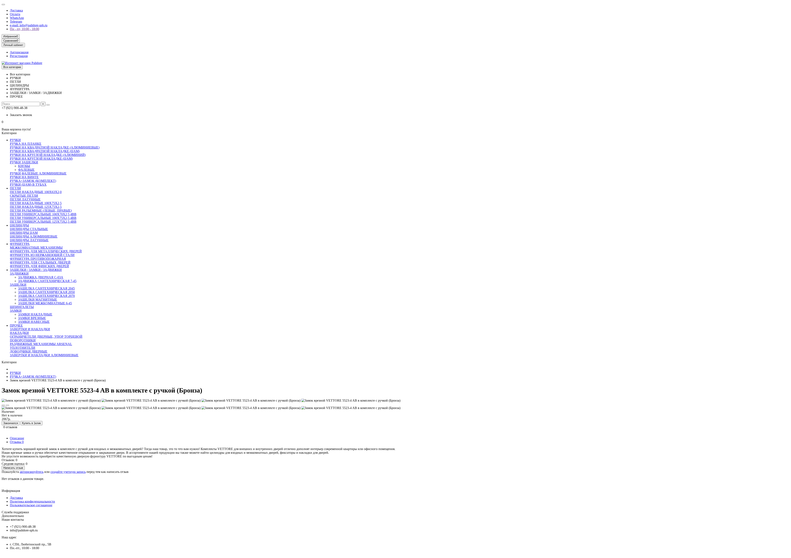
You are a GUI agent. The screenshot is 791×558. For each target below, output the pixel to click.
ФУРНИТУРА (20, 244)
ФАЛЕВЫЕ (26, 169)
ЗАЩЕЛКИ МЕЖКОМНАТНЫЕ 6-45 (45, 303)
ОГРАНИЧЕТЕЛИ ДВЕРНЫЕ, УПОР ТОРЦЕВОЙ (46, 336)
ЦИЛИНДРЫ (19, 225)
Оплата (15, 14)
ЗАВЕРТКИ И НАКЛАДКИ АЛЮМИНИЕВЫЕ (44, 355)
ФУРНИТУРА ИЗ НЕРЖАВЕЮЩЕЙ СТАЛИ (42, 255)
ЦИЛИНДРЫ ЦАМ (24, 232)
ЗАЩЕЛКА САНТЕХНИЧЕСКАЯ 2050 (46, 292)
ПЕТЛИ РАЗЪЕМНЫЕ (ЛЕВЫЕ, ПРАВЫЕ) (41, 210)
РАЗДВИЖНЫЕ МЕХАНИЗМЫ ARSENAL (41, 344)
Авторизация (19, 52)
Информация (11, 490)
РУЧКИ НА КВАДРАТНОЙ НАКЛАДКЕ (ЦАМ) (45, 151)
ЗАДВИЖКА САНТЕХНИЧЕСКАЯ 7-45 (47, 281)
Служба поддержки (15, 512)
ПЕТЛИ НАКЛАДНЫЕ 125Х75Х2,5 (36, 207)
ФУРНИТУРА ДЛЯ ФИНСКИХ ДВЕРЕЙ (39, 266)
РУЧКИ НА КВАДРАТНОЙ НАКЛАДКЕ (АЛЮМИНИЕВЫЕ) (54, 147)
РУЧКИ (15, 140)
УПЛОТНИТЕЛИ (22, 347)
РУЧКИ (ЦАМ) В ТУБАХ (28, 184)
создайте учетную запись (68, 472)
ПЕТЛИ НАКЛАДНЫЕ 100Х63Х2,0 (36, 192)
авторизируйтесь (31, 472)
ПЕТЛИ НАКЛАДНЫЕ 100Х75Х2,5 (36, 203)
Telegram (16, 21)
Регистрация (19, 56)
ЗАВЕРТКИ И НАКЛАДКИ (30, 329)
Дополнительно (13, 516)
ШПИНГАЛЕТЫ (22, 307)
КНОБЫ (24, 166)
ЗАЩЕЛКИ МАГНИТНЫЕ (37, 299)
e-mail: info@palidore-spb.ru (28, 25)
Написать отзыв (13, 467)
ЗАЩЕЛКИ (18, 284)
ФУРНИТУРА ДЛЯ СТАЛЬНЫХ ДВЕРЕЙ (40, 262)
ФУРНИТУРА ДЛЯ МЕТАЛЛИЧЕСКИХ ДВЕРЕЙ (46, 251)
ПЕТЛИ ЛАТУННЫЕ (25, 199)
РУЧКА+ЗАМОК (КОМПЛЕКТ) (33, 181)
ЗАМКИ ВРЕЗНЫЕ (32, 318)
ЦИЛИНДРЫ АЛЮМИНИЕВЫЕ (33, 236)
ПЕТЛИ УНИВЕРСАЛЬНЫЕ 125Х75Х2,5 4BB (43, 221)
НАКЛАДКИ (19, 333)
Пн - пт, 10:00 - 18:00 (24, 29)
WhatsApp (17, 18)
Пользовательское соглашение (31, 505)
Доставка (16, 10)
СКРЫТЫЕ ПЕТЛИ (24, 195)
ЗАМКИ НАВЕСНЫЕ (34, 322)
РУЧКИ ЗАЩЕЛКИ (24, 162)
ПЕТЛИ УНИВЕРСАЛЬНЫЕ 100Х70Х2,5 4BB (43, 214)
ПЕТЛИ (15, 188)
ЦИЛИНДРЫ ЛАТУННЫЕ (29, 240)
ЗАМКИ (16, 310)
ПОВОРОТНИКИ (23, 340)
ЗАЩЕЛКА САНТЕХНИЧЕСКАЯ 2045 (46, 288)
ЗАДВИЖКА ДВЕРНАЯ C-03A (40, 277)
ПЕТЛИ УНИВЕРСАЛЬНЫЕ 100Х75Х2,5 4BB (43, 218)
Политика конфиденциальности (32, 501)
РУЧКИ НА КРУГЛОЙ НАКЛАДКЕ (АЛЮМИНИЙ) (48, 155)
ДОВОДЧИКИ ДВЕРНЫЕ (28, 351)
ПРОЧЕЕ (16, 325)
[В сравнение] (7, 405)
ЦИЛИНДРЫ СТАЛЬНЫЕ (29, 229)
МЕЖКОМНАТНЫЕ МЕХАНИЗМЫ (36, 247)
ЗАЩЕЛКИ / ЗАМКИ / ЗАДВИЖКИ (36, 270)
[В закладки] (3, 405)
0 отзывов (10, 427)
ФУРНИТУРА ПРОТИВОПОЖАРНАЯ (38, 258)
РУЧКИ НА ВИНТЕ (24, 177)
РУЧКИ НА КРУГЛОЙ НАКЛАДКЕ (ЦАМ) (41, 158)
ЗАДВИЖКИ (19, 273)
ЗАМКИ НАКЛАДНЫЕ (35, 314)
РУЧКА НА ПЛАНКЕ (25, 143)
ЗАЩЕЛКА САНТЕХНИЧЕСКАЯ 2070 (46, 296)
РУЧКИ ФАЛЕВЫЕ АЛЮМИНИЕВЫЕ (38, 173)
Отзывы (17, 442)
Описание (17, 438)
